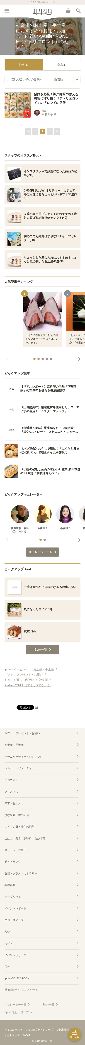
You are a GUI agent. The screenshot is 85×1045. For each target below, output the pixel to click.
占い (7, 931)
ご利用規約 (62, 1029)
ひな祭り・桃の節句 (17, 815)
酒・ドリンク (13, 861)
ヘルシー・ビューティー (19, 768)
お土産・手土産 (14, 744)
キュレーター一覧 (15, 1004)
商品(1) (61, 64)
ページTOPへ (42, 696)
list (36, 707)
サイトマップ (12, 1035)
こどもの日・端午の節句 (19, 826)
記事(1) (23, 64)
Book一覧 (48, 1004)
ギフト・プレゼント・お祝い (22, 733)
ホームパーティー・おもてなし (24, 756)
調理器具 (10, 885)
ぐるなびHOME (13, 1029)
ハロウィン (11, 780)
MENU (6, 10)
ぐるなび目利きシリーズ (39, 1029)
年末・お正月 (13, 803)
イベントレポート (15, 908)
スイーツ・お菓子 (15, 850)
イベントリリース (15, 955)
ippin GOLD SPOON (17, 978)
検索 (78, 10)
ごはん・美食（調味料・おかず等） (26, 838)
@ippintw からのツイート (21, 989)
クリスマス (11, 791)
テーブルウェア (14, 896)
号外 (7, 966)
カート (68, 10)
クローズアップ (14, 920)
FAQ (25, 1035)
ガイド (9, 943)
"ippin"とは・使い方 (17, 1012)
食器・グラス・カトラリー (21, 873)
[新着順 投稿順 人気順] (66, 79)
